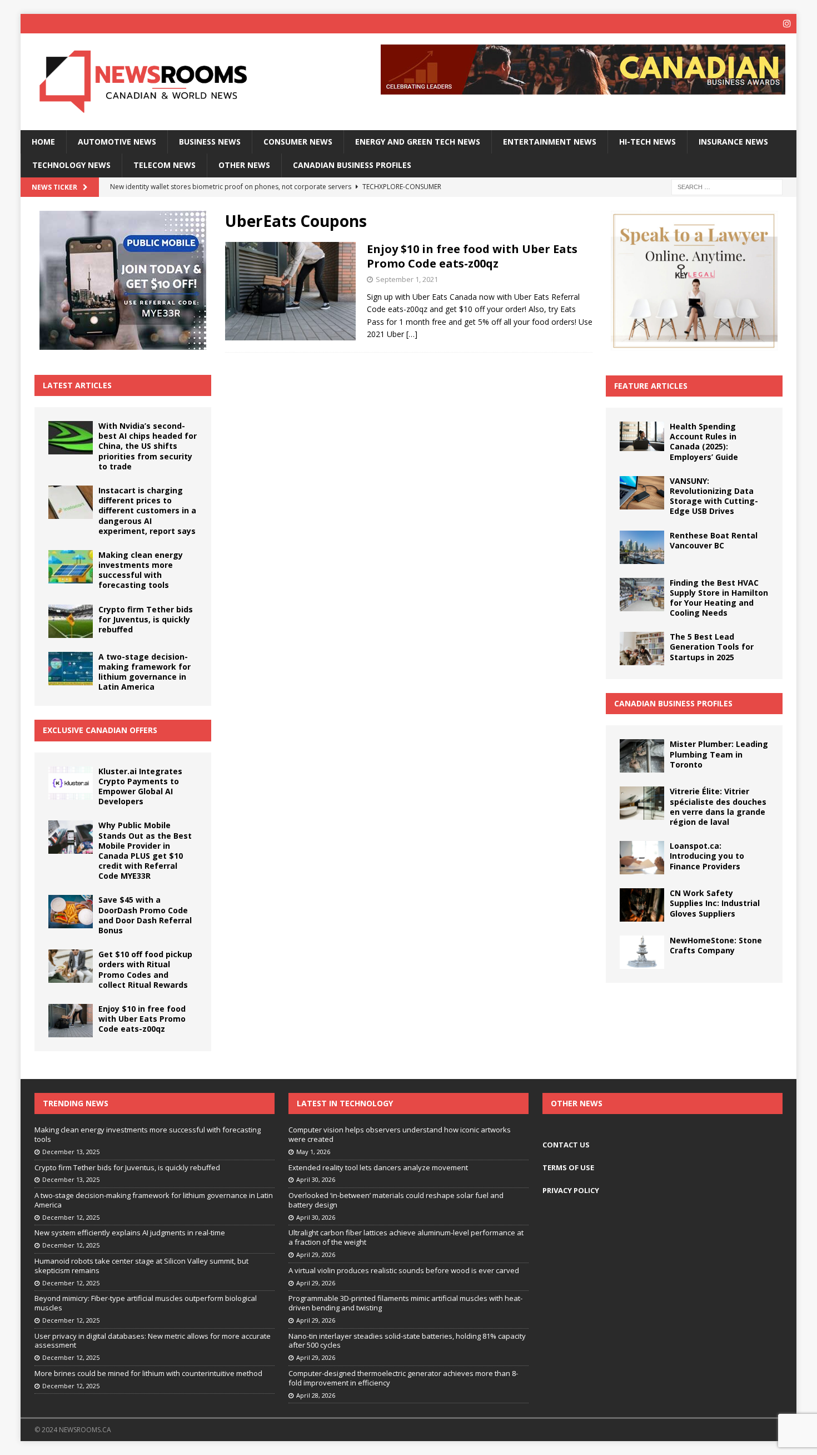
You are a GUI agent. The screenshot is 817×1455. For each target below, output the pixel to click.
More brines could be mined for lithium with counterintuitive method (148, 1373)
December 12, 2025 (70, 1217)
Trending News (75, 1103)
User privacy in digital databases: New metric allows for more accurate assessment (152, 1340)
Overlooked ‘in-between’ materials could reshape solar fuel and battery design (396, 1200)
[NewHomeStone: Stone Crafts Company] (642, 952)
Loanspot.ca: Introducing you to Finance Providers (707, 855)
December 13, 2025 (70, 1151)
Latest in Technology (345, 1103)
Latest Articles (77, 385)
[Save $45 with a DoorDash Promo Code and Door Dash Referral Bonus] (70, 911)
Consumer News (297, 141)
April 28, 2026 (315, 1395)
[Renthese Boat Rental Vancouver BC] (642, 547)
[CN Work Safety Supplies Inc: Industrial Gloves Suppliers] (642, 905)
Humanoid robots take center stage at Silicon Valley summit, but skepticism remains (141, 1265)
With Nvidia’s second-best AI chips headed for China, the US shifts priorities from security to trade (147, 446)
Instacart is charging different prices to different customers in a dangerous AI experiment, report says (147, 510)
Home (43, 141)
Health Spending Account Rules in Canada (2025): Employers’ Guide (704, 441)
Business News (210, 141)
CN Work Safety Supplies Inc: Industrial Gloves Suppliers (715, 903)
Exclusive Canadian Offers (100, 730)
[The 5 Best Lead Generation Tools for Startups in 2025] (642, 648)
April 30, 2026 (315, 1179)
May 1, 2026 (313, 1151)
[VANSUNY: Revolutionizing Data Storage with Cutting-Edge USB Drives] (642, 492)
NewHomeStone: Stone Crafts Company (716, 945)
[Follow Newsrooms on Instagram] (786, 23)
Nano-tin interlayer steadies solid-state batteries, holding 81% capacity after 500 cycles (407, 1340)
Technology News (71, 165)
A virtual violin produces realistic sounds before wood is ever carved (403, 1270)
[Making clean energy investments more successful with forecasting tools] (70, 566)
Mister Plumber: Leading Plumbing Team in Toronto (719, 754)
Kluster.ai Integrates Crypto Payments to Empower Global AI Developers (140, 786)
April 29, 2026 (315, 1254)
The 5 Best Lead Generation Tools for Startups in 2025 (712, 646)
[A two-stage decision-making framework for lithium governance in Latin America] (70, 668)
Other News (244, 165)
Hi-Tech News (647, 141)
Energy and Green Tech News (417, 141)
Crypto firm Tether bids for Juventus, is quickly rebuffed (145, 619)
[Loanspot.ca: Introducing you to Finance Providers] (642, 857)
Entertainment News (549, 141)
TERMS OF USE (568, 1167)
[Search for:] (727, 186)
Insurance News (733, 141)
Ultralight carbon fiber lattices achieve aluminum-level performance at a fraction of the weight (406, 1237)
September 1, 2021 (407, 279)
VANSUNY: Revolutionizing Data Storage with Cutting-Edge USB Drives (714, 496)
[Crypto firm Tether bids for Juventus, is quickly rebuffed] (70, 621)
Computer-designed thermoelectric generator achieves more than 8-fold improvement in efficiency (403, 1378)
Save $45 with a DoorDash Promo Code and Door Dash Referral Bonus (145, 915)
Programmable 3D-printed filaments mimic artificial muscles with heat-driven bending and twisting (405, 1303)
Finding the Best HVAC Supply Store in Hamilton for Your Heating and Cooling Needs (719, 597)
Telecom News (164, 165)
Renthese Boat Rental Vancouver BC (714, 540)
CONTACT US (566, 1145)
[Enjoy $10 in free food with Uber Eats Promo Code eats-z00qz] (70, 1020)
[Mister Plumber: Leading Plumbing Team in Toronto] (642, 756)
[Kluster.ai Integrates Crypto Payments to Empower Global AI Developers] (70, 783)
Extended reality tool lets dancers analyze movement (378, 1167)
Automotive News (117, 141)
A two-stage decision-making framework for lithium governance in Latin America (144, 671)
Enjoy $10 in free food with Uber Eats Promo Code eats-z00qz (472, 256)
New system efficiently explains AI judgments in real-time (129, 1233)
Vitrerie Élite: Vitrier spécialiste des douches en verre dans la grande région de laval (718, 806)
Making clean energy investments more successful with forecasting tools (140, 570)
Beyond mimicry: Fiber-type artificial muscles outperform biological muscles (145, 1303)
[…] (411, 334)
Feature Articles (651, 385)
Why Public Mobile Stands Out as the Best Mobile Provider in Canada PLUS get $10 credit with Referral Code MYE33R (145, 850)
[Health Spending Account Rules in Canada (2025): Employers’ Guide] (642, 436)
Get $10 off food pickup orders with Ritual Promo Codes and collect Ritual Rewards (145, 969)
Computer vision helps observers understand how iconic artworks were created (399, 1134)
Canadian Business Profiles (352, 165)
